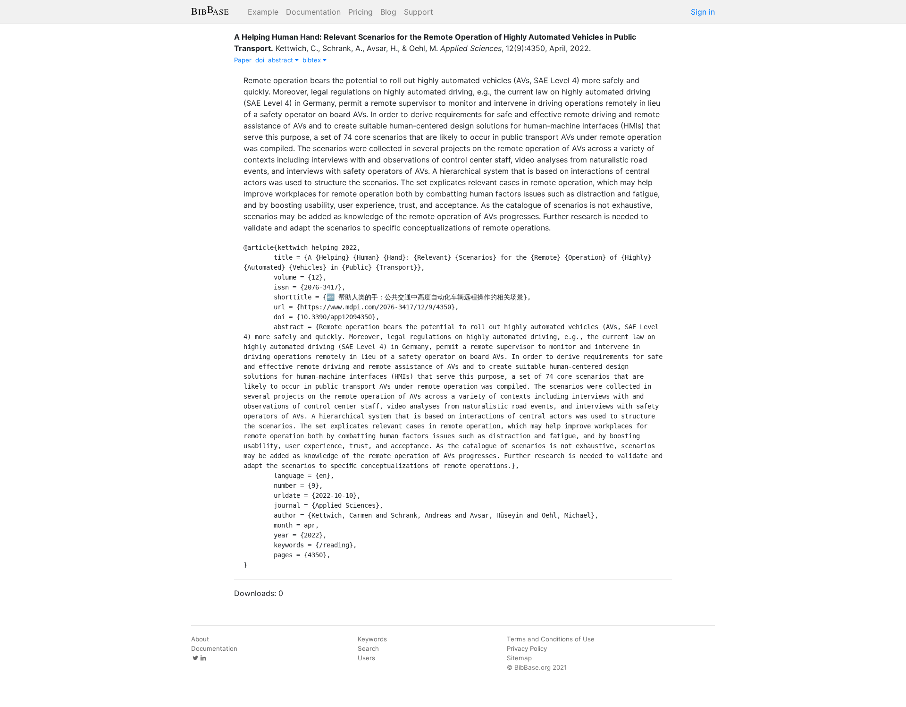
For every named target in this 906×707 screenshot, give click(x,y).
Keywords (372, 639)
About (200, 639)
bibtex (312, 60)
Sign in (703, 12)
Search (368, 648)
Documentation (313, 12)
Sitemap (519, 658)
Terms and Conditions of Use (551, 639)
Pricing (360, 12)
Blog (388, 12)
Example (263, 12)
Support (418, 12)
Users (366, 658)
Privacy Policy (527, 648)
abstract (281, 60)
